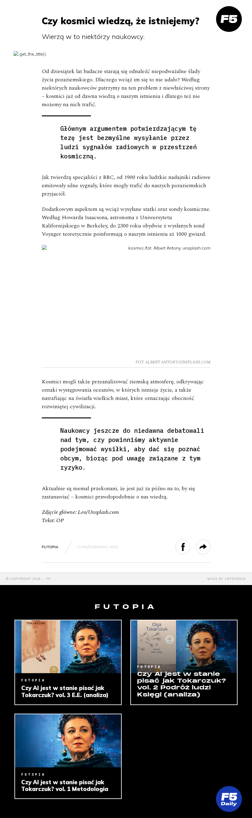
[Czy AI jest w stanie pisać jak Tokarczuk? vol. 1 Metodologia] (68, 740)
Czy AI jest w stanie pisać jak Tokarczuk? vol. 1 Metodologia (64, 786)
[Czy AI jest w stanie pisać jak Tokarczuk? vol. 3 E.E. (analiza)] (68, 646)
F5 (48, 579)
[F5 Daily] (229, 799)
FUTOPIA (50, 547)
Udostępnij (210, 547)
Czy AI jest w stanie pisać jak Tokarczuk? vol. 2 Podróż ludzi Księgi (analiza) (181, 684)
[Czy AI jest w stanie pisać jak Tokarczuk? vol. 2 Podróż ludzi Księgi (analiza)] (184, 646)
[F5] (229, 19)
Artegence (235, 579)
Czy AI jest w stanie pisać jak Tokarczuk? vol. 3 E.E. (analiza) (64, 691)
